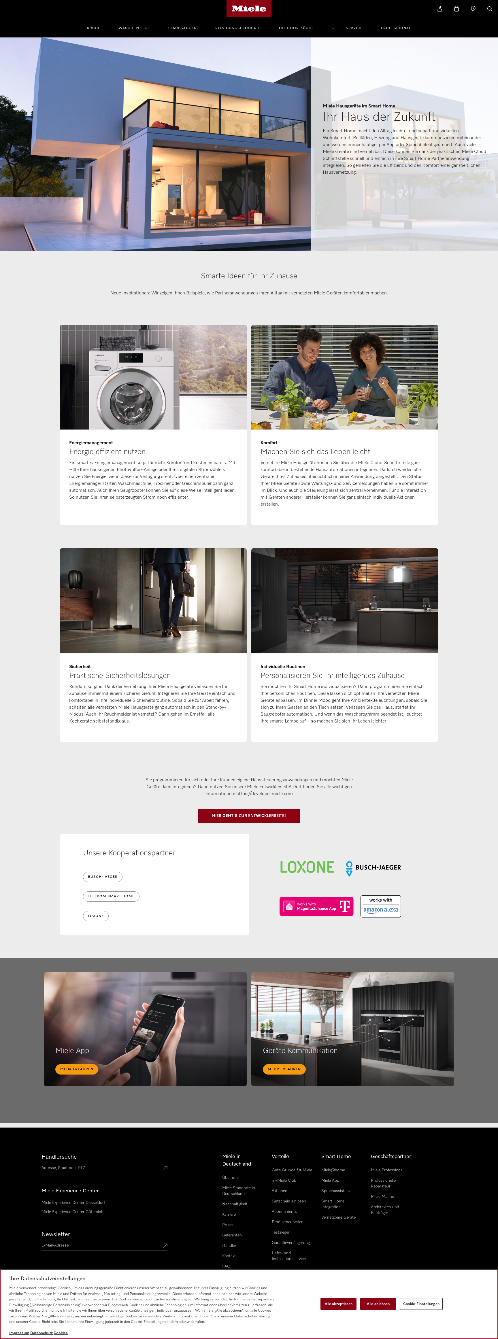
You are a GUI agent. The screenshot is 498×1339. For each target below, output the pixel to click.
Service (354, 28)
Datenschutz (41, 1333)
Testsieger (281, 1232)
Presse (228, 1225)
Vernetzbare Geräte (338, 1217)
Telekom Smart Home (111, 896)
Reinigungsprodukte (238, 28)
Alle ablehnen (378, 1304)
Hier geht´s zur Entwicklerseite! (249, 816)
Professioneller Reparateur (384, 1183)
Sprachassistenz (335, 1191)
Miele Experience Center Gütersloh (72, 1212)
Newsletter (56, 1234)
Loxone (96, 916)
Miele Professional (387, 1170)
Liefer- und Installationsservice (289, 1256)
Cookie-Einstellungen (421, 1304)
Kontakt (229, 1256)
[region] (249, 1304)
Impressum (19, 1333)
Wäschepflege (134, 28)
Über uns (230, 1178)
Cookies (61, 1333)
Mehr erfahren (76, 1069)
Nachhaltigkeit (234, 1204)
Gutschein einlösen (289, 1201)
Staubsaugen (182, 28)
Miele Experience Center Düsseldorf (73, 1203)
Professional (396, 28)
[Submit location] (165, 1169)
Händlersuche (59, 1157)
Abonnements (284, 1212)
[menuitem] (97, 27)
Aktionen (279, 1191)
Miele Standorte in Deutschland (238, 1191)
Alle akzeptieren (338, 1304)
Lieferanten (232, 1235)
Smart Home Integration (332, 1204)
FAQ (226, 1266)
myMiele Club (284, 1181)
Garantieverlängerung (291, 1243)
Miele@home (333, 1170)
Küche (93, 28)
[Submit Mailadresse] (165, 1246)
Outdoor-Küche (296, 28)
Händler (229, 1246)
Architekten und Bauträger (385, 1210)
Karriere (229, 1215)
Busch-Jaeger (103, 877)
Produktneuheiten (287, 1222)
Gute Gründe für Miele (292, 1170)
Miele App (330, 1181)
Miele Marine (382, 1197)
